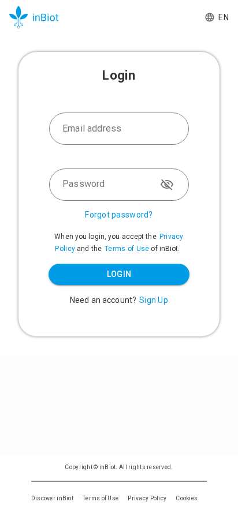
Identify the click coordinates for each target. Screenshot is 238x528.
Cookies (187, 498)
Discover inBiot (52, 498)
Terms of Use (127, 249)
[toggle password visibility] (167, 185)
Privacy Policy (147, 498)
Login (119, 274)
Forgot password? (119, 214)
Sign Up (153, 300)
